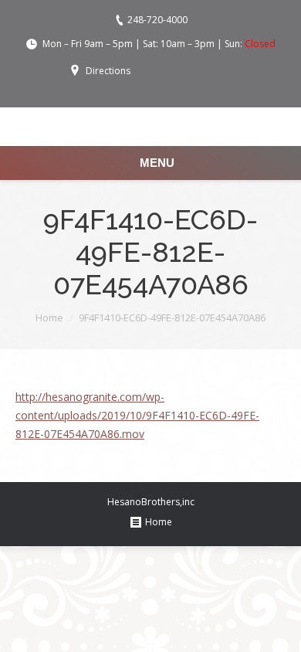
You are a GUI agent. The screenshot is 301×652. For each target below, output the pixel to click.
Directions (108, 70)
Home (49, 317)
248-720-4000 (157, 19)
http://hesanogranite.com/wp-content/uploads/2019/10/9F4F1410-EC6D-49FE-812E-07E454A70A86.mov (137, 415)
